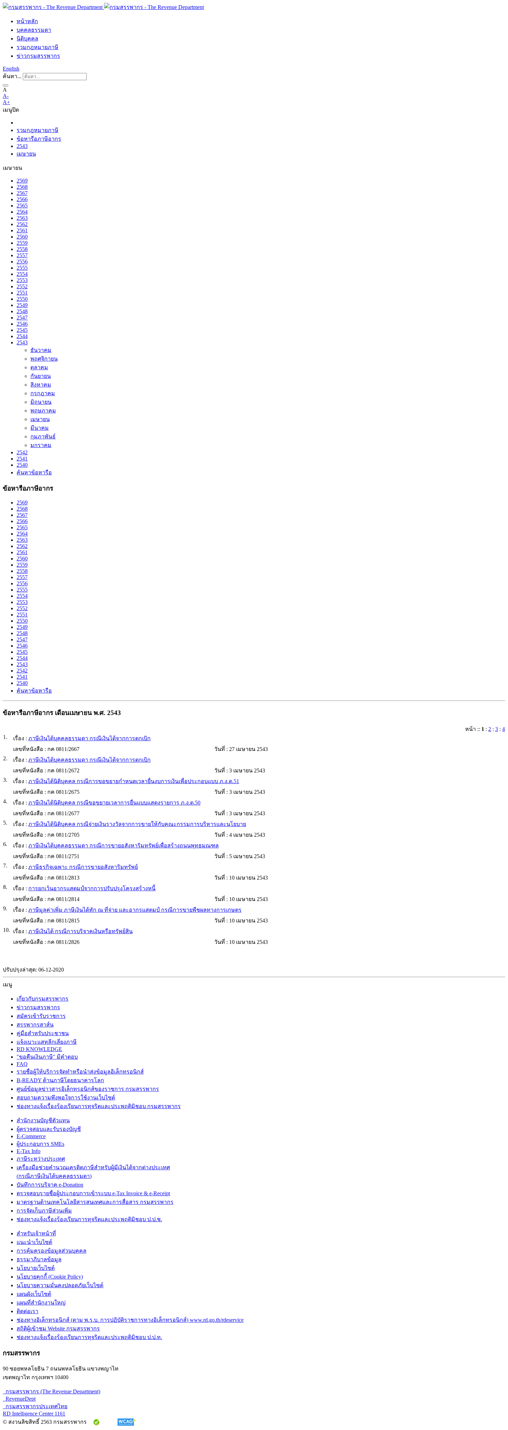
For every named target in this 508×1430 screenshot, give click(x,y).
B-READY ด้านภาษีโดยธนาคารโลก (60, 1080)
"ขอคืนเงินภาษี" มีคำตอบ (47, 1057)
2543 (22, 146)
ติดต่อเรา (27, 1311)
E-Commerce (31, 1136)
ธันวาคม (40, 350)
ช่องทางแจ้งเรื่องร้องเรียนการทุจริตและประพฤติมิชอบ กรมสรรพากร (99, 1106)
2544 (22, 336)
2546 (22, 324)
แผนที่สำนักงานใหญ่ (41, 1303)
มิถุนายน (40, 402)
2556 (22, 261)
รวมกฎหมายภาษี (37, 47)
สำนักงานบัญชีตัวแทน (43, 1120)
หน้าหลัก (27, 21)
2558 (22, 249)
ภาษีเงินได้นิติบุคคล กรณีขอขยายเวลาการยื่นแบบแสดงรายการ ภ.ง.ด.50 (114, 803)
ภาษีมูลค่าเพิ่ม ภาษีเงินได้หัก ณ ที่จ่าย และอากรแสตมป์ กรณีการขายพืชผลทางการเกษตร (135, 910)
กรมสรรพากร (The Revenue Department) (51, 1391)
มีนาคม (39, 428)
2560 (22, 237)
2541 (22, 459)
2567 (22, 193)
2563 (22, 218)
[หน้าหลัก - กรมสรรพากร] (103, 7)
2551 (22, 293)
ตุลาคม (39, 367)
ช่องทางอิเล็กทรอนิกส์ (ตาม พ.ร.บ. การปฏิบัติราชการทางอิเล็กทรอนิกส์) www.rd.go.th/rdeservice (130, 1320)
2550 (22, 299)
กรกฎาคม (42, 393)
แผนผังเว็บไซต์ (34, 1294)
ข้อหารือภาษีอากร (39, 139)
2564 (22, 212)
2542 (22, 452)
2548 (22, 311)
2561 (22, 230)
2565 (22, 205)
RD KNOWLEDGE (39, 1049)
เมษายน (26, 154)
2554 (22, 274)
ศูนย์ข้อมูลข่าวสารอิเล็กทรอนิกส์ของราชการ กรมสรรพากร (88, 1089)
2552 (22, 286)
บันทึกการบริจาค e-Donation (50, 1185)
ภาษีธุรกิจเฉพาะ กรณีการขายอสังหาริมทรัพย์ (83, 867)
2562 (22, 224)
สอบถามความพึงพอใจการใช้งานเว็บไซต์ (66, 1098)
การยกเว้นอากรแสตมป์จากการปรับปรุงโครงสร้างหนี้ (92, 888)
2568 (22, 187)
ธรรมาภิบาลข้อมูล (39, 1259)
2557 (22, 255)
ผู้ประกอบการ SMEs (40, 1144)
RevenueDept (19, 1399)
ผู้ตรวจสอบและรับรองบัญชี (49, 1129)
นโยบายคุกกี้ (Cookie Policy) (50, 1277)
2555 (22, 268)
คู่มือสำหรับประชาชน (43, 1033)
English (11, 69)
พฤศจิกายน (44, 359)
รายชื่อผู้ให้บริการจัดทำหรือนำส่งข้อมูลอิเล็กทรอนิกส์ (80, 1072)
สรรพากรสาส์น (35, 1025)
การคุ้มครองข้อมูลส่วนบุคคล (51, 1251)
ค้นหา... (12, 76)
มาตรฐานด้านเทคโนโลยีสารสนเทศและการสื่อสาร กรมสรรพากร (95, 1202)
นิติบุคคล (27, 38)
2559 (22, 243)
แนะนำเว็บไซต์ (34, 1242)
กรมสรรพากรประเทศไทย (35, 1406)
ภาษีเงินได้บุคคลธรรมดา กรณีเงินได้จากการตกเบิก (89, 738)
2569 (22, 181)
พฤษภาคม (43, 411)
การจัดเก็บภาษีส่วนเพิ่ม (44, 1211)
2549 (22, 305)
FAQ (22, 1064)
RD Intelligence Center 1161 (34, 1414)
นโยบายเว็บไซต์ (36, 1268)
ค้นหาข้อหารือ (34, 472)
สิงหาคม (40, 385)
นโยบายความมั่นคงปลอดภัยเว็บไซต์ (60, 1285)
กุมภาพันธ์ (43, 436)
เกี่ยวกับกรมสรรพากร (42, 999)
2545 (22, 330)
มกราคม (40, 445)
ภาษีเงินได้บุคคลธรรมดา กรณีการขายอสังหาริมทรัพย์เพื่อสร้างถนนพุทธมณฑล (123, 845)
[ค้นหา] (5, 85)
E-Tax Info (28, 1151)
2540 (22, 465)
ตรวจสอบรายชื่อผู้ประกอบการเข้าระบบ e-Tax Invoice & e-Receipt (93, 1193)
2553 (22, 280)
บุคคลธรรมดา (34, 30)
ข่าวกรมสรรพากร (38, 56)
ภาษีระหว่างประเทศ (41, 1159)
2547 (22, 318)
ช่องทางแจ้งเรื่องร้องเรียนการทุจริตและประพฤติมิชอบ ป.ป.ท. (89, 1337)
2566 (22, 199)
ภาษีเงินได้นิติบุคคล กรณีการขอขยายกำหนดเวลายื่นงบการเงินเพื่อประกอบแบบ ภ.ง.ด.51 (133, 781)
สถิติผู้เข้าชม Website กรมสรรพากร (58, 1328)
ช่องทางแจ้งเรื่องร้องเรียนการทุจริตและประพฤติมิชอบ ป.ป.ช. (89, 1219)
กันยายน (40, 376)
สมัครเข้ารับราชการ (41, 1016)
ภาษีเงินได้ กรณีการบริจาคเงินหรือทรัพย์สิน (80, 931)
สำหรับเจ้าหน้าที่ (36, 1233)
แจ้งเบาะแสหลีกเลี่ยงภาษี (47, 1042)
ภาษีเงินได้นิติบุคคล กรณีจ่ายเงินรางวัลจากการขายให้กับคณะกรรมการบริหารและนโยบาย (137, 824)
